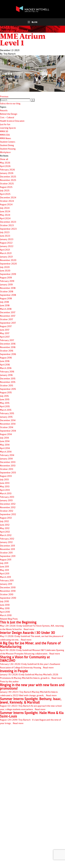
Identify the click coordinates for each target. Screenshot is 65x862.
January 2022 (6, 246)
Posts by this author (9, 681)
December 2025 (8, 176)
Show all (4, 159)
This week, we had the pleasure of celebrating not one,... (31, 636)
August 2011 (5, 559)
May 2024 (5, 214)
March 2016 (6, 368)
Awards (4, 110)
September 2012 (8, 514)
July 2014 (4, 437)
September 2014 (8, 430)
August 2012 (6, 517)
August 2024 (6, 204)
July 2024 (5, 207)
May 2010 (5, 608)
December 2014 (8, 420)
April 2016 (5, 364)
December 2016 (8, 343)
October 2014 (6, 427)
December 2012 (8, 503)
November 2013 (8, 465)
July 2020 (5, 267)
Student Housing (8, 148)
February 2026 (7, 169)
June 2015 (4, 399)
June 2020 (5, 270)
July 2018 (4, 301)
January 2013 (6, 500)
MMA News (5, 138)
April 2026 (5, 166)
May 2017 (4, 333)
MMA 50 (4, 131)
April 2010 (5, 611)
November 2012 (8, 507)
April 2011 (4, 573)
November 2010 (8, 590)
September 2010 (8, 597)
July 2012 (4, 521)
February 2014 (7, 455)
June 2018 (5, 305)
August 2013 (6, 476)
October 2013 (6, 469)
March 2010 (6, 615)
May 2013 (5, 486)
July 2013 (4, 479)
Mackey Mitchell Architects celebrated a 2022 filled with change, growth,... (32, 690)
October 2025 (7, 183)
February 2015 (7, 413)
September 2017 (8, 322)
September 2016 (8, 354)
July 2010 (4, 601)
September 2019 (8, 274)
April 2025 (5, 193)
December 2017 (7, 312)
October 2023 (7, 225)
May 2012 (5, 528)
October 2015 (6, 385)
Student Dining (7, 145)
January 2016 (6, 375)
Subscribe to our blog (10, 103)
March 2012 (6, 535)
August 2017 (6, 326)
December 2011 (7, 545)
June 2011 (4, 566)
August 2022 (6, 242)
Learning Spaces (8, 127)
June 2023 (5, 235)
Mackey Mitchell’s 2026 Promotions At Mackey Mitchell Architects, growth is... (31, 674)
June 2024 (5, 211)
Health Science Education (12, 120)
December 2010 (8, 587)
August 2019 (6, 277)
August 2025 (6, 187)
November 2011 (7, 549)
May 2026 (5, 162)
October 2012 (6, 510)
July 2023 (5, 232)
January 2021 (6, 256)
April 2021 (5, 249)
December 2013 (8, 462)
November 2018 (8, 288)
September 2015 (8, 388)
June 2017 (4, 329)
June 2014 (5, 441)
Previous (4, 96)
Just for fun (5, 124)
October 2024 (7, 200)
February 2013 (7, 496)
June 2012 (5, 524)
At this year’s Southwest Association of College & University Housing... (30, 662)
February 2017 (7, 340)
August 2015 (6, 392)
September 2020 (8, 263)
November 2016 (8, 347)
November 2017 (7, 315)
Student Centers (7, 141)
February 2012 (7, 538)
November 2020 (8, 260)
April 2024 (5, 218)
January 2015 (6, 416)
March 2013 (6, 493)
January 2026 (6, 173)
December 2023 (8, 221)
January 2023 (6, 239)
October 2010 (6, 594)
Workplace (5, 152)
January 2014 (6, 458)
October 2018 (6, 291)
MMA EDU (5, 134)
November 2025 (8, 180)
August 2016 (6, 357)
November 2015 (7, 382)
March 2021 (6, 253)
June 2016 (5, 361)
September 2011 (7, 556)
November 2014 (8, 423)
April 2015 (5, 406)
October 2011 (6, 552)
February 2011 (7, 580)
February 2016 (7, 371)
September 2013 (8, 472)
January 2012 (6, 542)
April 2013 (5, 489)
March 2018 (6, 308)
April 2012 (5, 531)
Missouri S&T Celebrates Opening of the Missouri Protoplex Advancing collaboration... (32, 648)
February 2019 (7, 281)
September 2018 (8, 294)
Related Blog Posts (9, 618)
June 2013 (5, 482)
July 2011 (4, 563)
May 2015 (4, 402)
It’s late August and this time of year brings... (32, 718)
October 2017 (6, 319)
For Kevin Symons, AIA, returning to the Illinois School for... (32, 625)
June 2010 (5, 604)
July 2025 (4, 190)
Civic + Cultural (7, 117)
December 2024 (8, 197)
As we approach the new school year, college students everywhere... (31, 704)
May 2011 (4, 570)
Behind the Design (8, 113)
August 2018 (6, 298)
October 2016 (6, 350)
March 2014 (6, 451)
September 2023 (8, 228)
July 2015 (4, 395)
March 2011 (5, 576)
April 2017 (5, 336)
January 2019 (6, 284)
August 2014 (6, 434)
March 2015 (5, 409)
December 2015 (7, 378)
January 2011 (6, 583)
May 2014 (5, 444)
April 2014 (5, 448)
